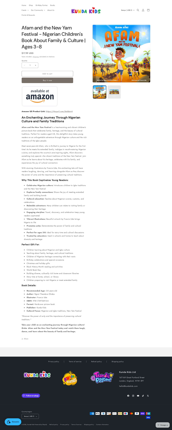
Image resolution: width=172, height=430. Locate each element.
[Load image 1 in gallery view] (99, 92)
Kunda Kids (30, 425)
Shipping (36, 57)
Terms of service (75, 361)
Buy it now (47, 80)
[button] (25, 10)
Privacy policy (53, 361)
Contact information (102, 424)
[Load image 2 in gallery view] (114, 92)
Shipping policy (118, 361)
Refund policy (96, 361)
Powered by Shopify (41, 425)
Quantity (24, 61)
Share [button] (26, 339)
